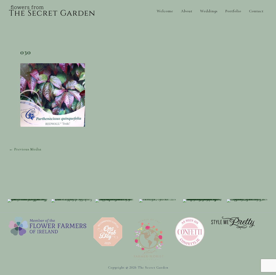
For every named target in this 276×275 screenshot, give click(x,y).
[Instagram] (253, 176)
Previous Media (25, 149)
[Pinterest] (263, 176)
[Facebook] (243, 176)
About (186, 11)
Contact (256, 11)
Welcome (165, 11)
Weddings (209, 11)
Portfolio (233, 11)
